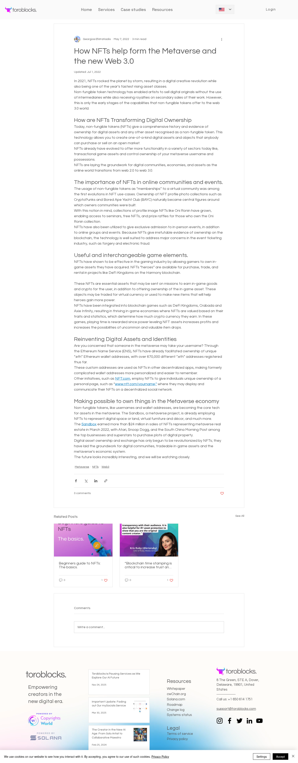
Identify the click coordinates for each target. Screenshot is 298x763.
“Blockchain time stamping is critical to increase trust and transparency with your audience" (148, 565)
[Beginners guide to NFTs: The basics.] (83, 540)
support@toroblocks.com (236, 709)
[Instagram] (220, 721)
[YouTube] (259, 721)
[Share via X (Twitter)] (86, 481)
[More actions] (221, 39)
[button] (133, 9)
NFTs (95, 466)
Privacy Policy (160, 756)
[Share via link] (106, 481)
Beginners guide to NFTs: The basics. (80, 565)
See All (239, 516)
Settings (261, 756)
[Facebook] (230, 721)
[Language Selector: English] (225, 9)
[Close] (293, 756)
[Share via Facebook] (76, 481)
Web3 (105, 466)
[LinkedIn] (249, 721)
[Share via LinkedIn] (96, 481)
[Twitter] (239, 721)
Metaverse (82, 466)
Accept (280, 756)
